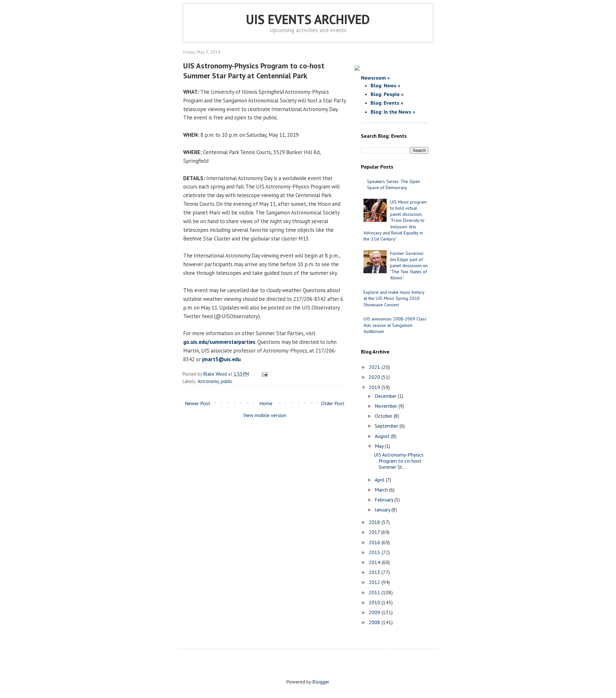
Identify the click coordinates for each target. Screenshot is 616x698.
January (383, 509)
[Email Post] (264, 374)
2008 (375, 622)
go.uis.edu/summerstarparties (219, 341)
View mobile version (264, 415)
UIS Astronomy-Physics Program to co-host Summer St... (399, 460)
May (380, 446)
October (384, 416)
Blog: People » (387, 94)
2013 (375, 572)
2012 (375, 582)
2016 (375, 542)
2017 (375, 532)
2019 (375, 387)
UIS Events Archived (308, 19)
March (382, 489)
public (227, 381)
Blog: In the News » (393, 112)
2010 (375, 602)
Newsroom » (375, 77)
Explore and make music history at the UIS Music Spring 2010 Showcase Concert (394, 298)
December (386, 396)
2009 (375, 612)
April (380, 479)
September (387, 426)
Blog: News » (385, 85)
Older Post (333, 403)
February (384, 499)
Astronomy (208, 381)
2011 (375, 592)
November (386, 406)
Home (265, 403)
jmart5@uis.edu (221, 359)
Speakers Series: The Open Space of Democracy (393, 184)
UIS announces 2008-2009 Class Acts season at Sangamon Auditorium (395, 325)
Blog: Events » (387, 103)
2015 (375, 552)
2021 (375, 367)
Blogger (320, 681)
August (383, 436)
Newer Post (197, 403)
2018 (375, 522)
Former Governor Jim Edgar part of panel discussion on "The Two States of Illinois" (409, 265)
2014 (375, 562)
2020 (375, 377)
